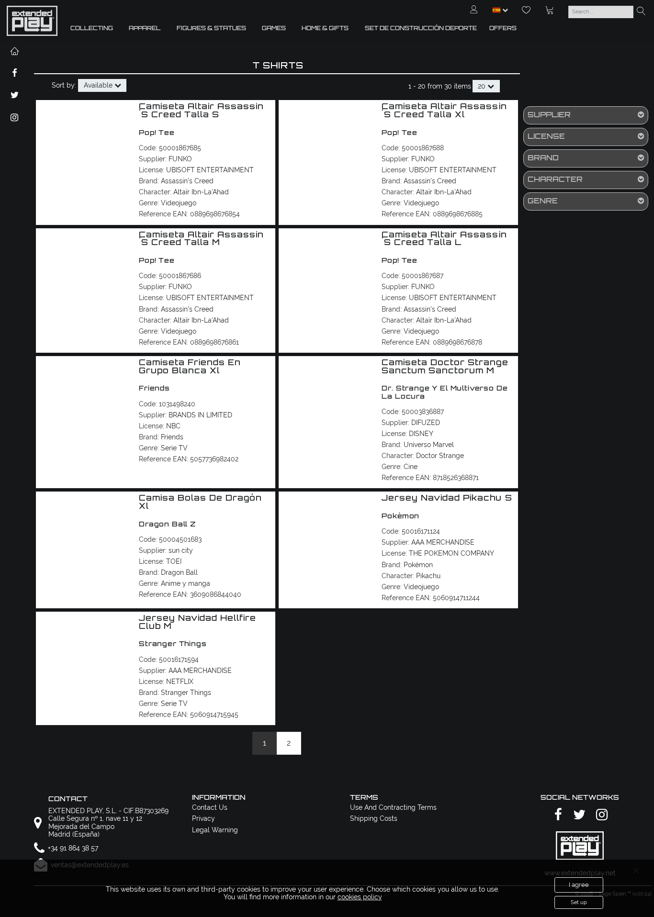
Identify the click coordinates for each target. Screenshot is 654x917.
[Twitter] (578, 815)
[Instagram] (600, 815)
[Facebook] (557, 815)
